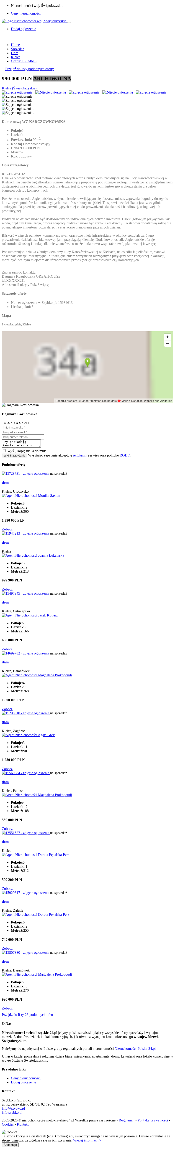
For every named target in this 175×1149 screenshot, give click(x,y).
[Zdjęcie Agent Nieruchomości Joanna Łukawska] (33, 555)
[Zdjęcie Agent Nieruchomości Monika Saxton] (31, 495)
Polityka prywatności (153, 1120)
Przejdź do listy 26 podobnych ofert (27, 1015)
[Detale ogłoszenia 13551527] (26, 833)
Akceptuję (10, 1144)
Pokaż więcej (39, 285)
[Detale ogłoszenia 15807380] (26, 952)
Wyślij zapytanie (14, 455)
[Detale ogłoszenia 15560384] (26, 773)
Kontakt (22, 1124)
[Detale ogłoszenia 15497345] (26, 593)
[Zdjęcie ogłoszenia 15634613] (18, 92)
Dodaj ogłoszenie (23, 1082)
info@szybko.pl (13, 1108)
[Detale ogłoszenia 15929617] (26, 893)
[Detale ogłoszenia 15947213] (26, 533)
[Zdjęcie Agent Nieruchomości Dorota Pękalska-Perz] (35, 855)
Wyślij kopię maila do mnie (26, 451)
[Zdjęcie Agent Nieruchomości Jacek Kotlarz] (30, 615)
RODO (125, 455)
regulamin (80, 455)
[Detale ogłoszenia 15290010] (26, 713)
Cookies (8, 1124)
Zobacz (7, 529)
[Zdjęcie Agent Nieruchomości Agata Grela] (28, 735)
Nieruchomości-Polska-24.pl (135, 1048)
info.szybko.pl (12, 1112)
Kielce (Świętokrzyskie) (19, 88)
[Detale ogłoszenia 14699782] (26, 653)
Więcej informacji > (87, 1140)
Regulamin (126, 1120)
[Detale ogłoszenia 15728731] (26, 473)
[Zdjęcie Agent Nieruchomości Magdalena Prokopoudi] (37, 675)
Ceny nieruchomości (26, 13)
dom (5, 482)
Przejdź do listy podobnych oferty (29, 69)
